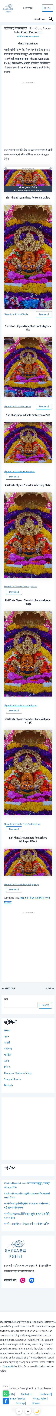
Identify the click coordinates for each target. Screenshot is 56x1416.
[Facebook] (31, 1280)
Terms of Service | (17, 1398)
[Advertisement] (28, 114)
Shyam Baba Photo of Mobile (16, 314)
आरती (7, 1042)
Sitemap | (21, 1403)
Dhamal (36, 1403)
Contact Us (8, 1366)
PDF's (7, 1067)
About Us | (9, 1394)
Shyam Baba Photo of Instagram (17, 406)
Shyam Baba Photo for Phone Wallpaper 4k (22, 824)
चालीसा (7, 1055)
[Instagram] (22, 1280)
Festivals (8, 1085)
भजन (6, 1036)
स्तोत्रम (8, 1049)
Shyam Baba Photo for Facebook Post (19, 471)
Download (44, 314)
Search (45, 1005)
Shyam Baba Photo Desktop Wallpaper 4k (21, 884)
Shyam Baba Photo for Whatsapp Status (20, 587)
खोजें (6, 999)
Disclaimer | (46, 1394)
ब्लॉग (6, 1061)
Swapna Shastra (12, 1079)
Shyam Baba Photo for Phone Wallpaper (20, 705)
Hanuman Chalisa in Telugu (18, 1073)
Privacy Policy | (40, 1398)
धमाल (7, 1030)
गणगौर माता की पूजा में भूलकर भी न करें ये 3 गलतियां (27, 1224)
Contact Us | (27, 1394)
